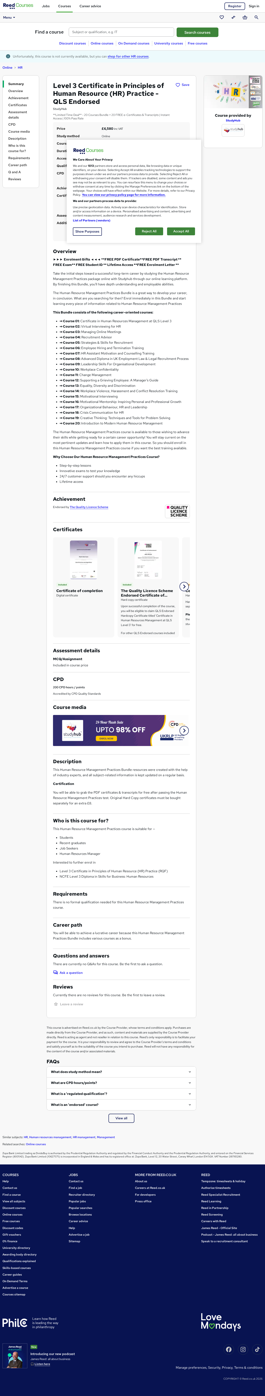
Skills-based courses (16, 1268)
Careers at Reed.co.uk (150, 1188)
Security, (215, 1367)
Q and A (14, 172)
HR (20, 67)
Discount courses (72, 43)
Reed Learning (211, 1201)
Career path (17, 165)
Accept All (181, 231)
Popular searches (80, 1208)
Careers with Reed (213, 1221)
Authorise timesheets (216, 1188)
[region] (134, 191)
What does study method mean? (76, 1072)
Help (5, 1181)
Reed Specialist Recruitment (220, 1195)
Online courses (102, 43)
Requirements (19, 158)
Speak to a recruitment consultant (224, 1241)
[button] (184, 586)
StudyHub (233, 120)
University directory (16, 1248)
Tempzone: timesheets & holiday (223, 1181)
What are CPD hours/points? (74, 1083)
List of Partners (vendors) (92, 220)
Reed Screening (212, 1214)
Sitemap (74, 1241)
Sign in (254, 6)
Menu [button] (7, 17)
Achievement (18, 98)
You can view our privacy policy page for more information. (124, 195)
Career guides (12, 1274)
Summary (16, 84)
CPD (12, 124)
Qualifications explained (19, 1261)
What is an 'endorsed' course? (75, 1105)
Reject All (149, 231)
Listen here (42, 1364)
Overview (15, 91)
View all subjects (13, 1201)
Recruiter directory (82, 1195)
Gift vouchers (11, 1234)
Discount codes (12, 1228)
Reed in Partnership (215, 1208)
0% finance (9, 1241)
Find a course (49, 32)
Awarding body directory (19, 1254)
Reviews (14, 179)
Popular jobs (77, 1201)
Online (7, 67)
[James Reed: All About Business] (14, 1355)
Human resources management (50, 1137)
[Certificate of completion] (83, 559)
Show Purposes (87, 231)
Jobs (46, 6)
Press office (143, 1201)
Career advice (90, 6)
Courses (64, 6)
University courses (168, 43)
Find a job (75, 1188)
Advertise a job (79, 1234)
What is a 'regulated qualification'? (79, 1094)
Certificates (17, 105)
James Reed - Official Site (219, 1228)
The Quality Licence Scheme (89, 507)
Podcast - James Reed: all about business (229, 1234)
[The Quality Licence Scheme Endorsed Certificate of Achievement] (148, 559)
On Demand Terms (15, 1281)
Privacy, (228, 1367)
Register (234, 6)
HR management (84, 1137)
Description (17, 138)
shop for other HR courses (128, 56)
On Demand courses (133, 43)
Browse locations (80, 1214)
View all (121, 1118)
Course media (19, 131)
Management (106, 1137)
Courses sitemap (13, 1294)
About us (141, 1181)
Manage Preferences (191, 1367)
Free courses (197, 43)
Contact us (9, 1188)
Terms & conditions (248, 1367)
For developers (145, 1195)
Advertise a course (15, 1288)
